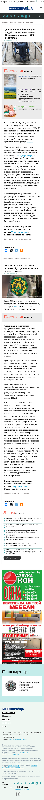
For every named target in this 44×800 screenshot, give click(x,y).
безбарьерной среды (25, 155)
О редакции (6, 723)
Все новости (11, 558)
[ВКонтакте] (6, 250)
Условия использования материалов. (19, 767)
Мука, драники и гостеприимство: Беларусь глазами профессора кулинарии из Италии (23, 552)
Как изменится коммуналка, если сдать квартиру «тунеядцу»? (22, 538)
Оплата (5, 726)
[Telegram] (16, 250)
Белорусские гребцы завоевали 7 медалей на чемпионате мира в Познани (23, 519)
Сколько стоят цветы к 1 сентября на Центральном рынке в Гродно (21, 544)
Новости (13, 22)
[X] (11, 250)
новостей (13, 513)
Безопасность (25, 258)
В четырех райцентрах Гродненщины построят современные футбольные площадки (21, 533)
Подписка (31, 1)
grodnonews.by (13, 766)
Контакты (6, 719)
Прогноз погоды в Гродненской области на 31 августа (22, 525)
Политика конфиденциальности (15, 754)
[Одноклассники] (21, 250)
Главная (5, 22)
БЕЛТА (30, 141)
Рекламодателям (16, 1)
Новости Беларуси (25, 22)
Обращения (6, 716)
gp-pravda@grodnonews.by (18, 739)
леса (14, 371)
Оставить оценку (22, 789)
